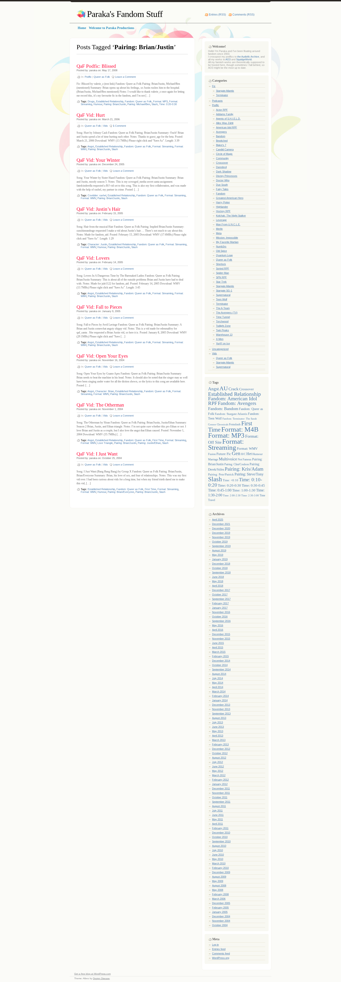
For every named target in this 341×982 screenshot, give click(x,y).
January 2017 (220, 607)
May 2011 (217, 819)
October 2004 (220, 925)
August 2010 (219, 845)
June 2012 (218, 766)
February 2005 (220, 907)
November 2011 (221, 792)
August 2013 (219, 718)
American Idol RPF (226, 127)
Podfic (88, 76)
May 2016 (217, 625)
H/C (243, 454)
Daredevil (221, 167)
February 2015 (220, 656)
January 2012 (220, 784)
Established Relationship (109, 101)
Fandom (220, 193)
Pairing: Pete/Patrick (221, 474)
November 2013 (221, 709)
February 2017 (220, 603)
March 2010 (218, 863)
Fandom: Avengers (237, 403)
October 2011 (219, 797)
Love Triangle (105, 443)
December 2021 (221, 524)
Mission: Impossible (227, 237)
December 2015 (221, 634)
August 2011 (219, 806)
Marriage (213, 459)
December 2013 (221, 704)
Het (249, 454)
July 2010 (217, 850)
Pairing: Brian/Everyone (121, 492)
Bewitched (222, 140)
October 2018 (220, 568)
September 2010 (221, 841)
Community (222, 158)
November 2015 (221, 638)
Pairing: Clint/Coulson (236, 464)
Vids (105, 125)
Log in (215, 944)
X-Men (219, 339)
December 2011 (221, 788)
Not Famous (244, 459)
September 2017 (221, 599)
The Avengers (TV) (227, 312)
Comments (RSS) (243, 14)
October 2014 (220, 665)
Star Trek (221, 281)
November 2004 (221, 920)
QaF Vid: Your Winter (98, 160)
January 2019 (220, 559)
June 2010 (218, 854)
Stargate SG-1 (224, 290)
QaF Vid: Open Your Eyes (102, 356)
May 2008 (217, 889)
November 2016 (221, 612)
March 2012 (218, 775)
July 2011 (217, 810)
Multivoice (228, 459)
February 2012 (220, 779)
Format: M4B (239, 429)
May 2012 (217, 770)
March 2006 (218, 898)
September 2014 (221, 669)
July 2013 (217, 722)
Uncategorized (220, 349)
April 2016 (217, 629)
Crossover (222, 162)
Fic (214, 86)
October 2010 (220, 837)
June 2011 (218, 815)
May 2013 (217, 731)
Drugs (91, 101)
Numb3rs (221, 246)
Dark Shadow (223, 171)
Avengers (221, 131)
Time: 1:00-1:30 (243, 490)
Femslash (235, 424)
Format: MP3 (160, 101)
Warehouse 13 (224, 334)
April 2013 (217, 735)
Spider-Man (222, 272)
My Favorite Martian (227, 242)
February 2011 (220, 828)
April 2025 (217, 519)
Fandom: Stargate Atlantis (231, 414)
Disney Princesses (226, 175)
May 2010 (217, 859)
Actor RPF (222, 109)
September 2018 (221, 572)
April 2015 (217, 647)
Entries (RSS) (217, 14)
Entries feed (218, 949)
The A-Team (223, 308)
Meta (219, 233)
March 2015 (218, 651)
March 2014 (218, 691)
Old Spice (221, 250)
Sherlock (221, 264)
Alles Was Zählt (224, 123)
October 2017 (220, 594)
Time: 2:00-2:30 (232, 495)
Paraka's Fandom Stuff (125, 14)
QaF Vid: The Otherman (100, 405)
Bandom (220, 136)
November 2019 (221, 537)
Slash (154, 104)
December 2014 (221, 660)
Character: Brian (104, 391)
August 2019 (219, 550)
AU (223, 388)
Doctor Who (222, 180)
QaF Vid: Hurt (91, 115)
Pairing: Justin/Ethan (149, 443)
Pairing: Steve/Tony (249, 474)
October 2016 (220, 616)
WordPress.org (220, 957)
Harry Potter (223, 202)
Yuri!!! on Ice (223, 343)
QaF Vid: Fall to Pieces (99, 307)
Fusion (212, 454)
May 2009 (217, 881)
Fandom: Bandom (223, 408)
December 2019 (221, 532)
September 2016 (221, 621)
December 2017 (221, 590)
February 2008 (220, 894)
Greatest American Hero (229, 198)
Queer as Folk (102, 76)
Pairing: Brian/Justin (115, 104)
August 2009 (219, 876)
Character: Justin (97, 244)
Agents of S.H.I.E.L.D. (228, 118)
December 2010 (221, 832)
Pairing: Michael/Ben (138, 104)
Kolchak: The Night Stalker (231, 215)
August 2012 (219, 757)
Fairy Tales (222, 189)
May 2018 (217, 581)
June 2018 (218, 576)
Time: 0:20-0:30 (168, 104)
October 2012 (220, 753)
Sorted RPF (222, 268)
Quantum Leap (224, 255)
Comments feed (221, 953)
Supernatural (223, 295)
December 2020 (221, 528)
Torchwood (222, 321)
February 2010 (220, 867)
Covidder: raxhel (97, 195)
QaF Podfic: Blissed (96, 66)
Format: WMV (88, 198)
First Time (158, 440)
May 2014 (217, 682)
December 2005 (221, 903)
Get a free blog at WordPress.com (92, 973)
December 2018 (221, 563)
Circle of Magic (224, 153)
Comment (119, 125)
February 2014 (220, 696)
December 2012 (221, 748)
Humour (97, 104)
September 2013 (221, 713)
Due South (222, 184)
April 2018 (217, 585)
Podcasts (217, 100)
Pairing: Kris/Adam (244, 469)
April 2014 (217, 687)
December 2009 (221, 872)
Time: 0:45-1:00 (220, 490)
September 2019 (221, 546)
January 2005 (220, 912)
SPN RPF (221, 277)
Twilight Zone (223, 325)
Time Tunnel (223, 317)
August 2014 (219, 673)
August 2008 (219, 885)
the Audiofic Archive (248, 56)
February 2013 (220, 744)
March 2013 (218, 740)
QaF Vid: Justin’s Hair (98, 209)
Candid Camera (225, 149)
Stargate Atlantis (225, 90)
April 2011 (217, 823)
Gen (236, 453)
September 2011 (221, 801)
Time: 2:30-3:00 (250, 495)
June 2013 (218, 726)
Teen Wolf (221, 299)
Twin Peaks (222, 330)
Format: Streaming (162, 146)
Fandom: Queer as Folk (138, 101)
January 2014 (220, 700)
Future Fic (223, 454)
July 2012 (217, 762)
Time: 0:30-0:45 (253, 485)
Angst (90, 146)
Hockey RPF (223, 211)
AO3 (228, 59)
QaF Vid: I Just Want (97, 454)
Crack (233, 389)
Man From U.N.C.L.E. (228, 224)
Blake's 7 (221, 145)
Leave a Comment (125, 76)
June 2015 (218, 643)
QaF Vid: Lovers (93, 258)
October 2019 (220, 541)
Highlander (222, 206)
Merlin (219, 228)
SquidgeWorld (244, 59)
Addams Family (224, 114)
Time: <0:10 (230, 480)
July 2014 (217, 678)
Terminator (222, 95)
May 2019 (217, 554)
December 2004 (221, 916)
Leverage (221, 220)
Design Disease (101, 978)
